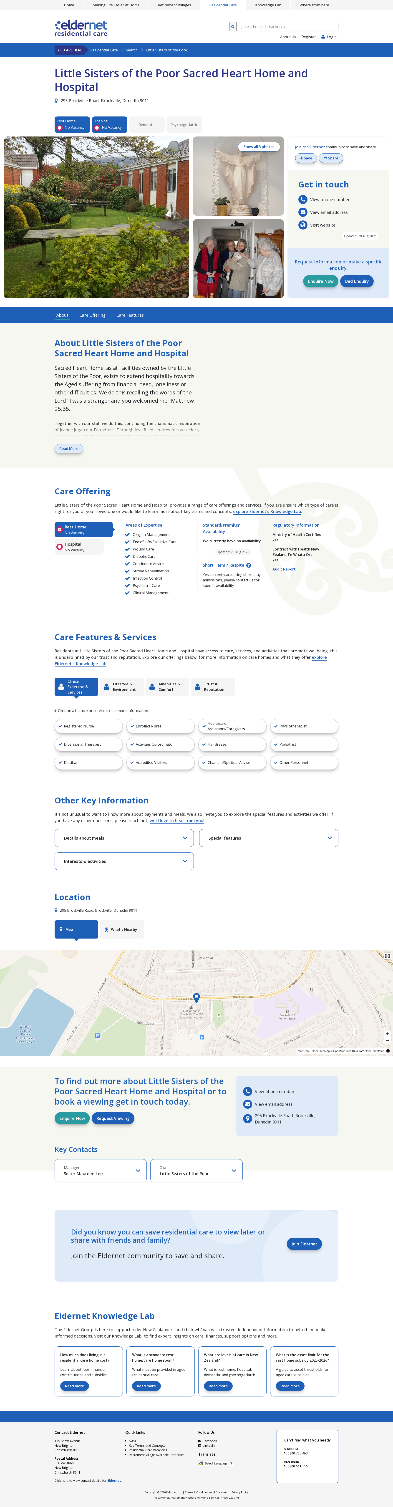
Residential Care (223, 5)
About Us (288, 36)
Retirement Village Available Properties (156, 1455)
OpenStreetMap (374, 1051)
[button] (89, 726)
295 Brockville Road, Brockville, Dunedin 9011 (104, 100)
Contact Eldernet (70, 1432)
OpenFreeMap (321, 1051)
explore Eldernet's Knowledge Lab (267, 511)
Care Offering (92, 315)
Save (307, 158)
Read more (74, 1385)
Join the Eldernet (310, 146)
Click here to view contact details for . (88, 1480)
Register (309, 36)
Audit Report (284, 569)
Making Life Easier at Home (116, 5)
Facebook (209, 1441)
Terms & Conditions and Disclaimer (207, 1492)
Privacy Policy (240, 1492)
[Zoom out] (387, 1040)
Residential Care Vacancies (148, 1450)
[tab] (84, 529)
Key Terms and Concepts (147, 1445)
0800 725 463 (297, 1453)
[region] (196, 1003)
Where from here (314, 5)
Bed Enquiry (357, 281)
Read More (68, 448)
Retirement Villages (174, 5)
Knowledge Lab (268, 5)
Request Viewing (113, 1118)
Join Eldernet (304, 1244)
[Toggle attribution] (388, 1051)
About (62, 315)
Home (69, 5)
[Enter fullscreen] (387, 956)
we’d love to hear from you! (177, 820)
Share (332, 158)
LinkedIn (208, 1445)
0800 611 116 (297, 1466)
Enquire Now (321, 281)
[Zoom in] (387, 1033)
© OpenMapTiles (340, 1051)
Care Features (130, 315)
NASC (133, 1441)
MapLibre (304, 1051)
